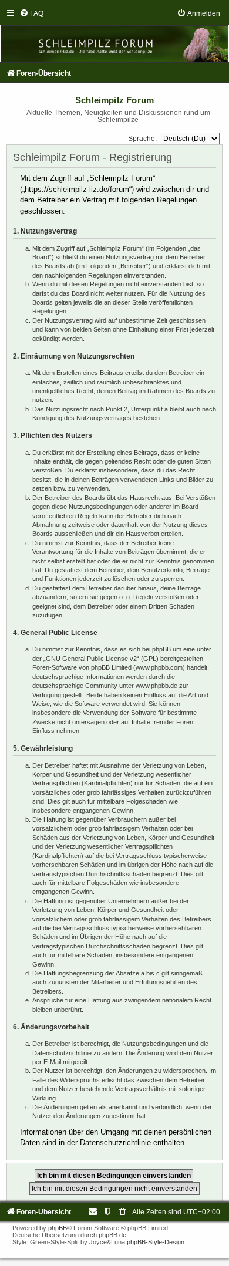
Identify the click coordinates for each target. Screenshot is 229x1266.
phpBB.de (112, 1234)
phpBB (57, 1227)
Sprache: (142, 138)
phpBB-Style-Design (155, 1241)
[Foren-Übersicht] (114, 35)
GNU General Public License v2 (91, 658)
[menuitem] (31, 13)
